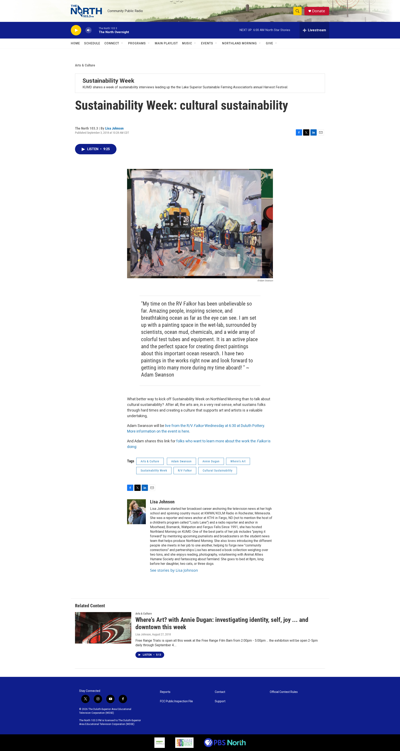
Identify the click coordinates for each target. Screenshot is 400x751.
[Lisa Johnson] (136, 511)
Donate (318, 11)
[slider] (95, 30)
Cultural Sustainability (217, 470)
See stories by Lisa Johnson (174, 570)
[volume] (88, 30)
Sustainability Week (108, 80)
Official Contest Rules (284, 692)
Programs (137, 43)
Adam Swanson (181, 461)
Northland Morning (239, 43)
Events (207, 43)
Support (220, 701)
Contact (220, 692)
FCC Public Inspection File (176, 701)
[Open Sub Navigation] (122, 43)
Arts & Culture (85, 65)
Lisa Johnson (114, 128)
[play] (76, 30)
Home (75, 43)
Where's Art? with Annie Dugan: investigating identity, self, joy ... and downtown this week (221, 623)
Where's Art (238, 461)
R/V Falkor (185, 470)
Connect (111, 43)
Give (269, 43)
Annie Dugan (211, 461)
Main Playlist (166, 43)
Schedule (92, 43)
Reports (165, 692)
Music (187, 43)
